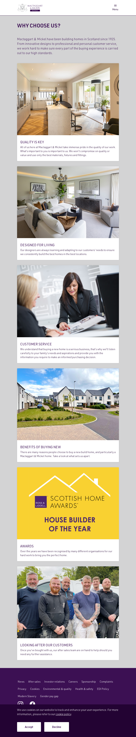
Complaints (106, 681)
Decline (56, 727)
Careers (73, 681)
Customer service (68, 314)
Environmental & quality (57, 689)
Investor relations (54, 681)
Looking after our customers (68, 613)
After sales (34, 681)
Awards (68, 514)
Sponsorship (88, 681)
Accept (29, 727)
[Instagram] (20, 704)
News (21, 681)
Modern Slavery (27, 696)
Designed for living (68, 213)
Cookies (34, 689)
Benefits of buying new (68, 415)
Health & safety (84, 689)
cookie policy (63, 714)
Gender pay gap (49, 696)
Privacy (22, 689)
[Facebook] (32, 704)
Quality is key (68, 112)
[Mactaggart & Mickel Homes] (30, 8)
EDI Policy (103, 689)
